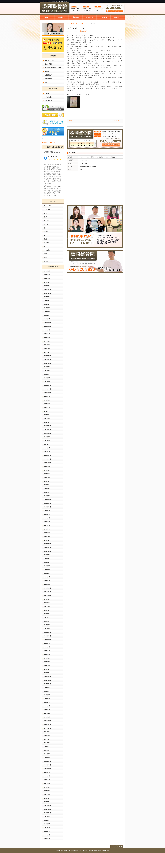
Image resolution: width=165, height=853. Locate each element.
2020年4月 (47, 485)
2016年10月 (47, 639)
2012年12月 (47, 805)
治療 (45, 239)
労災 (46, 82)
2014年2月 (47, 754)
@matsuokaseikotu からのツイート (51, 142)
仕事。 (46, 213)
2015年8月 (47, 691)
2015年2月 (47, 713)
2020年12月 (47, 455)
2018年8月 (47, 558)
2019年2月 (47, 536)
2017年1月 (47, 628)
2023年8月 (47, 370)
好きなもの (47, 220)
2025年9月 (47, 297)
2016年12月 (47, 632)
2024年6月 (47, 337)
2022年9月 (47, 396)
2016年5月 (47, 658)
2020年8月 (47, 470)
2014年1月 (47, 757)
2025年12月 (47, 289)
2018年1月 (47, 584)
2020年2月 (47, 492)
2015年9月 (47, 687)
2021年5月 (47, 444)
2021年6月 (47, 440)
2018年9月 (47, 555)
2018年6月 (47, 566)
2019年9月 (47, 510)
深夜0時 (46, 242)
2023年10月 (47, 363)
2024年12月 (47, 322)
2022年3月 (47, 414)
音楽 (45, 257)
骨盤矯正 (47, 71)
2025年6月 (47, 308)
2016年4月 (47, 661)
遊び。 (46, 253)
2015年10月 (47, 684)
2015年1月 (47, 717)
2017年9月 (47, 599)
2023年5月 (47, 378)
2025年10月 (47, 293)
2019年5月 (47, 525)
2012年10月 (47, 813)
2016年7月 (47, 650)
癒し (45, 246)
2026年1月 (47, 285)
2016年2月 (47, 669)
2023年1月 (47, 381)
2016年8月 (47, 647)
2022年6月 (47, 403)
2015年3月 (47, 709)
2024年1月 (47, 352)
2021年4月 (47, 448)
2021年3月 (47, 451)
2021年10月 (47, 433)
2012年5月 (47, 831)
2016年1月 (47, 673)
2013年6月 (47, 783)
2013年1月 (47, 802)
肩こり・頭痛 (48, 64)
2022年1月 (47, 422)
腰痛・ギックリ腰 (49, 60)
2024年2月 (47, 348)
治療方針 (47, 93)
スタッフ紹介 (48, 97)
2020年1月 (47, 496)
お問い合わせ (48, 100)
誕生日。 (71, 121)
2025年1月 (47, 319)
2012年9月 (47, 816)
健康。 (46, 217)
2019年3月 (47, 532)
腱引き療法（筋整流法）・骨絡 (53, 67)
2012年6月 (47, 827)
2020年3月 (47, 488)
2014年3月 (47, 750)
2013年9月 (47, 772)
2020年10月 (47, 462)
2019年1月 (47, 540)
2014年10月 (47, 728)
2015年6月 (47, 698)
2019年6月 (47, 521)
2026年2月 (47, 282)
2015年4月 (47, 706)
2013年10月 (47, 768)
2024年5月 (47, 341)
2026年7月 (47, 274)
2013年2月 (47, 798)
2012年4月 (47, 835)
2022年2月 (47, 418)
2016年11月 (47, 636)
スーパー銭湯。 (48, 205)
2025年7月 (47, 304)
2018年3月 (47, 577)
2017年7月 (47, 606)
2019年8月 (47, 514)
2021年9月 (47, 437)
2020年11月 (47, 459)
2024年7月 (47, 333)
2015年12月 (47, 676)
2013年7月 (47, 779)
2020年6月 (47, 477)
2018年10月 (47, 551)
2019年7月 (47, 518)
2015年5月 (47, 702)
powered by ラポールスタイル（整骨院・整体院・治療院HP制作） (94, 850)
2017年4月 (47, 617)
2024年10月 (47, 326)
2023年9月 (47, 367)
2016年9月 (47, 643)
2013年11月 (47, 765)
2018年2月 (47, 580)
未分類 (46, 231)
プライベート (47, 209)
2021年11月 (47, 429)
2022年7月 (47, 400)
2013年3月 (47, 794)
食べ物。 (46, 261)
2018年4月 (47, 573)
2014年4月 (47, 746)
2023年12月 (47, 356)
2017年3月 (47, 621)
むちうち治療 (48, 78)
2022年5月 (47, 407)
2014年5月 (47, 743)
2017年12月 (47, 588)
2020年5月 (47, 481)
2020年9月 (47, 466)
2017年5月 (47, 614)
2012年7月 (47, 824)
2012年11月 (47, 809)
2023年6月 (47, 374)
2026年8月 (47, 271)
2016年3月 (47, 665)
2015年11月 (47, 680)
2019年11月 (47, 503)
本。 (77, 23)
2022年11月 (47, 389)
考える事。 (81, 23)
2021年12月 (47, 426)
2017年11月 (47, 591)
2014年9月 (47, 731)
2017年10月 (47, 595)
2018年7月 (47, 562)
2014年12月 (47, 720)
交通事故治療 (48, 75)
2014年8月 (47, 735)
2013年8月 (47, 776)
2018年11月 (47, 547)
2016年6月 (47, 654)
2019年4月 (47, 529)
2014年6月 (47, 739)
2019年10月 (47, 507)
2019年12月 (47, 499)
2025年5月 (47, 311)
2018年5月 (47, 569)
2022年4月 (47, 411)
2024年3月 (47, 344)
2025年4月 (47, 315)
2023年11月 (47, 359)
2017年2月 (47, 625)
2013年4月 (47, 790)
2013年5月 (47, 787)
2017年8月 (47, 602)
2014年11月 (47, 724)
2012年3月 (47, 838)
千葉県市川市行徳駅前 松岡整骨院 (59, 1)
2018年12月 (47, 543)
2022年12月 (47, 385)
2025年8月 (47, 300)
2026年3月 (47, 278)
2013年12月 (47, 761)
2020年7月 (47, 473)
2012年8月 (47, 820)
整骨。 (46, 228)
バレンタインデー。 (115, 121)
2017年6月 (47, 610)
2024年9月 (47, 330)
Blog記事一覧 (70, 23)
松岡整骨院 (66, 850)
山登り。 (46, 224)
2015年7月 (47, 695)
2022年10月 (47, 392)
